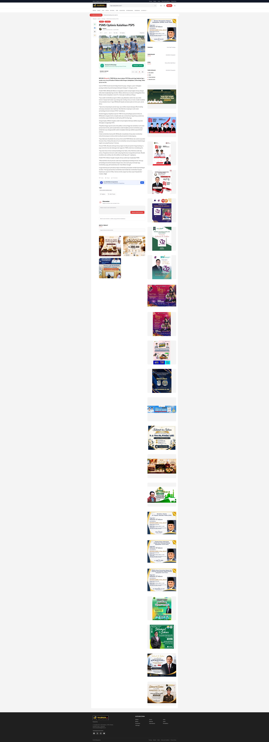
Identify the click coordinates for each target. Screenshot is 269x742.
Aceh (103, 10)
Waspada (94, 18)
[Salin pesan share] (94, 35)
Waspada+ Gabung (138, 65)
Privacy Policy (173, 1)
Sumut (98, 10)
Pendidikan (137, 10)
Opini (117, 10)
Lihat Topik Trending (171, 47)
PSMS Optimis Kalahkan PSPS (112, 18)
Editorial (112, 10)
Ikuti (142, 182)
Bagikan (103, 194)
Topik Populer (151, 70)
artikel (99, 18)
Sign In (169, 5)
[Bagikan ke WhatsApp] (94, 24)
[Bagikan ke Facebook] (94, 28)
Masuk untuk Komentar (137, 212)
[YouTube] (104, 733)
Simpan (108, 177)
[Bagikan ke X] (94, 31)
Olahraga (143, 10)
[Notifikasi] (164, 5)
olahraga (103, 18)
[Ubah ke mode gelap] (174, 5)
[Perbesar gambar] (142, 38)
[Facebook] (94, 733)
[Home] (161, 5)
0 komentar (115, 177)
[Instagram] (100, 733)
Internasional (129, 10)
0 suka (102, 177)
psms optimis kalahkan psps (106, 190)
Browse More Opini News (170, 62)
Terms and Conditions (166, 1)
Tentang (150, 1)
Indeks (159, 1)
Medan (94, 10)
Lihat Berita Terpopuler (170, 54)
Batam (107, 10)
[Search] (155, 5)
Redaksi (154, 1)
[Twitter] (97, 733)
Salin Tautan (112, 194)
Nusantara (122, 10)
